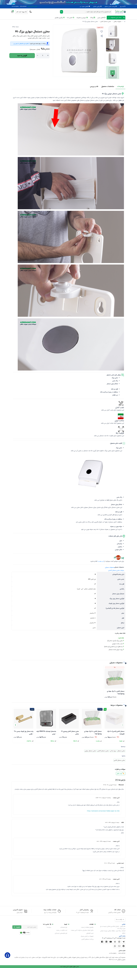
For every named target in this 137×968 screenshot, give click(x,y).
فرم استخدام (64, 927)
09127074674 (23, 6)
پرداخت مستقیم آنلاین (87, 939)
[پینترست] (123, 946)
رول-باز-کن (113, 751)
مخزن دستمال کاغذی (105, 21)
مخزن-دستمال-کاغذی (103, 751)
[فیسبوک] (102, 941)
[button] (15, 725)
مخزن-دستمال (121, 751)
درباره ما (49, 927)
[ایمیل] (119, 946)
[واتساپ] (115, 946)
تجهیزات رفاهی (117, 21)
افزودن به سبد (22, 55)
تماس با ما (70, 18)
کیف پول (122, 6)
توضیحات (120, 86)
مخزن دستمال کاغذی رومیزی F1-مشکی (70, 732)
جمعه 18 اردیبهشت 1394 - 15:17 (104, 841)
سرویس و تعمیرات (81, 18)
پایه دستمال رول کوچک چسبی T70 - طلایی (23, 732)
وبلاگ (92, 18)
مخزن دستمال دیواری (90, 751)
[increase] (48, 55)
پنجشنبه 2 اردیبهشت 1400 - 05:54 (103, 798)
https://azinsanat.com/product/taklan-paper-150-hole (103, 811)
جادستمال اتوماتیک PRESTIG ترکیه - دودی (46, 732)
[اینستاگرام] (119, 941)
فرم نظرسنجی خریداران (61, 933)
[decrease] (37, 55)
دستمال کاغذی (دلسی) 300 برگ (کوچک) (115, 732)
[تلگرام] (123, 941)
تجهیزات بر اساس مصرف (87, 936)
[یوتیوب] (110, 941)
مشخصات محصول (107, 86)
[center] (61, 12)
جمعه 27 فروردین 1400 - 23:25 (109, 785)
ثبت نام (18, 12)
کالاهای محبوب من (84, 6)
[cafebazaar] (24, 932)
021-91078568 (15, 6)
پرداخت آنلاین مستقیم (110, 6)
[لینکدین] (106, 941)
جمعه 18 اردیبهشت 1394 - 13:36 (112, 822)
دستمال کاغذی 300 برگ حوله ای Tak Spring (115, 692)
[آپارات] (115, 942)
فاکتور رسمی (100, 18)
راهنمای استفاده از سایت (87, 927)
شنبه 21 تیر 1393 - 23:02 (109, 863)
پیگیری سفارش (96, 6)
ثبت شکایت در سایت (61, 930)
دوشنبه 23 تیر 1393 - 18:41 (105, 879)
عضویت (18, 927)
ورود (23, 12)
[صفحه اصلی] (124, 21)
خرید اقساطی (89, 933)
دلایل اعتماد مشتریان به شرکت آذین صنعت (82, 930)
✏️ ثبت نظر (120, 773)
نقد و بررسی (94, 86)
